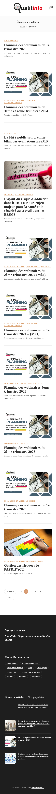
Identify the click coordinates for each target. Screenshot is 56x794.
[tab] (14, 697)
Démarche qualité (14, 100)
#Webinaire (36, 676)
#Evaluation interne (15, 668)
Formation (10, 383)
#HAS (30, 668)
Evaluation (10, 133)
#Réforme (22, 676)
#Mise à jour (42, 668)
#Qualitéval (11, 672)
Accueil (22, 27)
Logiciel (30, 100)
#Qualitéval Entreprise (31, 672)
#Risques (10, 676)
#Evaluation (11, 663)
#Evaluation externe (30, 663)
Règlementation (13, 103)
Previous (10, 591)
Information (11, 41)
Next (10, 597)
